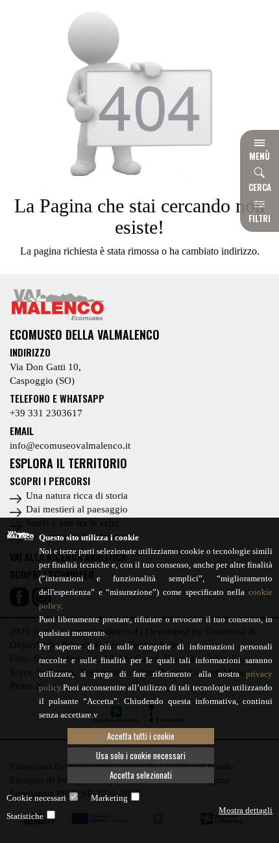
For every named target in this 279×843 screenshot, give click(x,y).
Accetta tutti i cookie (141, 735)
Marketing (109, 798)
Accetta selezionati (141, 774)
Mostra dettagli (246, 810)
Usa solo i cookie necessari (141, 755)
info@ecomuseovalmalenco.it (70, 445)
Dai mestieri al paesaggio (77, 509)
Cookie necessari (36, 798)
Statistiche (24, 816)
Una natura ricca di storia (77, 495)
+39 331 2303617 (46, 413)
